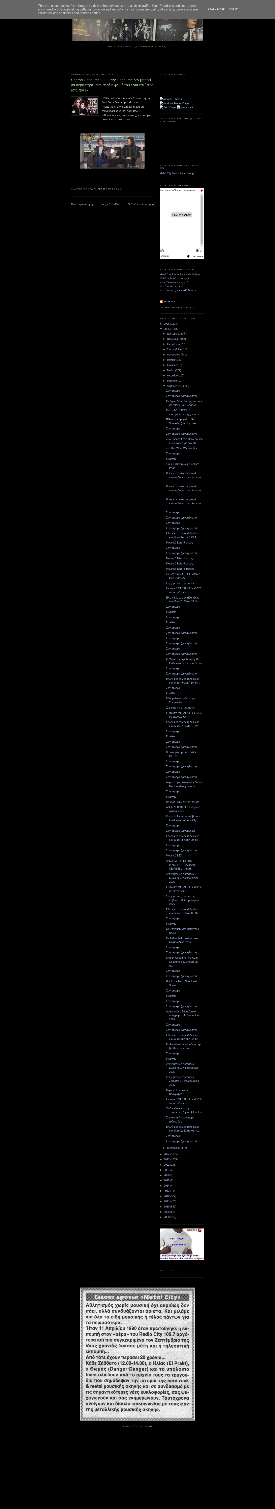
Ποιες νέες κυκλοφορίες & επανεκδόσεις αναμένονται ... (183, 477)
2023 (167, 1159)
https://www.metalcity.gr (173, 282)
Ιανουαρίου (174, 1147)
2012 (167, 1196)
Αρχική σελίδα (110, 204)
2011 (167, 1201)
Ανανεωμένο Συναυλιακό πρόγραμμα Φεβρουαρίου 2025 (182, 1015)
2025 (167, 328)
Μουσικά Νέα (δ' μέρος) (179, 542)
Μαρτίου (172, 380)
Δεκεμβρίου (174, 333)
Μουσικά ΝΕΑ (174, 855)
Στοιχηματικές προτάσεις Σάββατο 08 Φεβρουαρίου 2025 (182, 900)
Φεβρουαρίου (175, 386)
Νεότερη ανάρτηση (82, 204)
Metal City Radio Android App (177, 173)
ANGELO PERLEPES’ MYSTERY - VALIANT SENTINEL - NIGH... (180, 864)
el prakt (169, 301)
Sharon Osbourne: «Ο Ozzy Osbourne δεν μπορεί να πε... (182, 961)
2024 (167, 1154)
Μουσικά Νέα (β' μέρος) (179, 563)
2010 (167, 1206)
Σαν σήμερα (173, 390)
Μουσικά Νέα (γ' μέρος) (179, 558)
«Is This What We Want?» (181, 448)
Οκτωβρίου (174, 344)
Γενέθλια (171, 458)
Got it (233, 9)
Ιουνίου (171, 365)
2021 (167, 1169)
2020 (167, 1175)
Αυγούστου (174, 354)
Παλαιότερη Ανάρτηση (141, 204)
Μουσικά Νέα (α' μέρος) (180, 568)
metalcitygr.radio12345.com (181, 290)
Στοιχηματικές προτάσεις (180, 583)
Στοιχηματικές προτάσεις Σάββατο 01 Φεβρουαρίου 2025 (182, 1081)
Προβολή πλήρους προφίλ (177, 308)
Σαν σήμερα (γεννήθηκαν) (181, 395)
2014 (167, 1185)
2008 (167, 1217)
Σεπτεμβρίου (174, 349)
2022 (167, 1164)
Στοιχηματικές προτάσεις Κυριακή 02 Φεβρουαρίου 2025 (182, 1067)
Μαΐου (171, 370)
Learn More (216, 9)
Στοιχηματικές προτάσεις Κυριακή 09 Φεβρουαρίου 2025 (182, 877)
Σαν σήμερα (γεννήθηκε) (180, 830)
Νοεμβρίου (173, 338)
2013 (167, 1190)
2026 (167, 323)
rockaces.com (173, 286)
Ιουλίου (171, 359)
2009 (167, 1211)
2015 (167, 1180)
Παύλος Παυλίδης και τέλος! (182, 801)
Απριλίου (172, 375)
